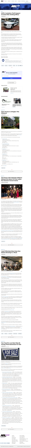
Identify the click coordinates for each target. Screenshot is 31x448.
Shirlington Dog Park (12, 273)
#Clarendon (10, 65)
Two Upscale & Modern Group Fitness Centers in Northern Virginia (9, 397)
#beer (2, 333)
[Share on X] (18, 65)
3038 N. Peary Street (4, 138)
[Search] (29, 2)
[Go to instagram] (4, 443)
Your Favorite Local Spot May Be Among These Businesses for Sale (11, 343)
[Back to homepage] (2, 1)
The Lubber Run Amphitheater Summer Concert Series (7, 230)
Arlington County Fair (3, 322)
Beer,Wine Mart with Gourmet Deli (6, 389)
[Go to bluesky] (8, 443)
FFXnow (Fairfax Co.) (22, 437)
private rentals (12, 309)
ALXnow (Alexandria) (22, 436)
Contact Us (13, 436)
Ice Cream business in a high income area (6, 405)
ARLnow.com (4, 16)
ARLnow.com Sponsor (5, 182)
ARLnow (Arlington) (22, 435)
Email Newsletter (14, 437)
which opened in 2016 (8, 277)
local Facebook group (7, 311)
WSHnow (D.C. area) (22, 443)
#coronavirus (10, 333)
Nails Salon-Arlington (4, 383)
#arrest (2, 65)
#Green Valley (15, 333)
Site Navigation (13, 443)
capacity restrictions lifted (5, 296)
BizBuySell (6, 363)
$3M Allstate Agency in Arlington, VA (6, 417)
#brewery (6, 333)
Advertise (13, 435)
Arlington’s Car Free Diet (14, 238)
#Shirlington (19, 333)
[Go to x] (1, 443)
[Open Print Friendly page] (21, 65)
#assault (6, 65)
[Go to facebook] (2, 443)
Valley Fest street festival (12, 326)
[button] (20, 199)
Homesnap (20, 134)
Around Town (3, 249)
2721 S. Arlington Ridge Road (5, 143)
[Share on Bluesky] (20, 65)
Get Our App (26, 2)
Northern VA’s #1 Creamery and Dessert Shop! (7, 392)
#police (14, 65)
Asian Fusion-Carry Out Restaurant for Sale (7, 411)
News (2, 11)
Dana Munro (3, 254)
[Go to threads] (7, 443)
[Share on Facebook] (16, 65)
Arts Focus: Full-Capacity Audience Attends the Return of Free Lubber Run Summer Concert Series (11, 179)
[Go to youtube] (5, 443)
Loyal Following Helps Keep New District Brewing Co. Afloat (10, 251)
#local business (3, 425)
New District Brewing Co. (4, 276)
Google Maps (5, 165)
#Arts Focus (3, 241)
